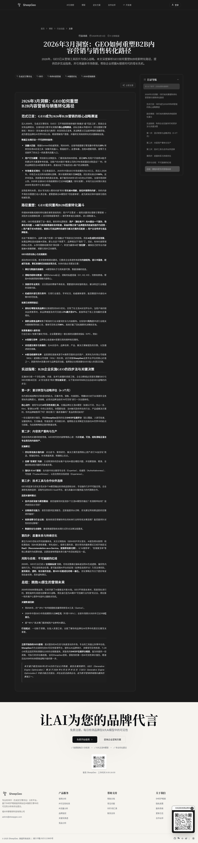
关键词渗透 (63, 818)
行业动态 (61, 28)
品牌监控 (62, 813)
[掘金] (182, 838)
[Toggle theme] (193, 838)
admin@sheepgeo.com (12, 816)
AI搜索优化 (72, 76)
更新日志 (159, 813)
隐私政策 (159, 803)
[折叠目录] (178, 79)
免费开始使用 (83, 739)
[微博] (186, 838)
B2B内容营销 (55, 76)
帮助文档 (111, 798)
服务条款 (159, 808)
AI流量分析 (63, 808)
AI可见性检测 (64, 803)
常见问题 (111, 803)
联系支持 (111, 813)
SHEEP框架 (161, 798)
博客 (83, 5)
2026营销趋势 (89, 76)
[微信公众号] (179, 838)
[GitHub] (175, 838)
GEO (41, 76)
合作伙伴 (112, 5)
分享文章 (129, 85)
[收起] (192, 808)
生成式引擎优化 (25, 76)
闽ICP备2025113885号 (43, 838)
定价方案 (96, 5)
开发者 (128, 5)
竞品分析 (62, 823)
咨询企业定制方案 (112, 739)
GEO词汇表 (112, 808)
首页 (43, 28)
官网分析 (62, 798)
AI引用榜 (70, 5)
